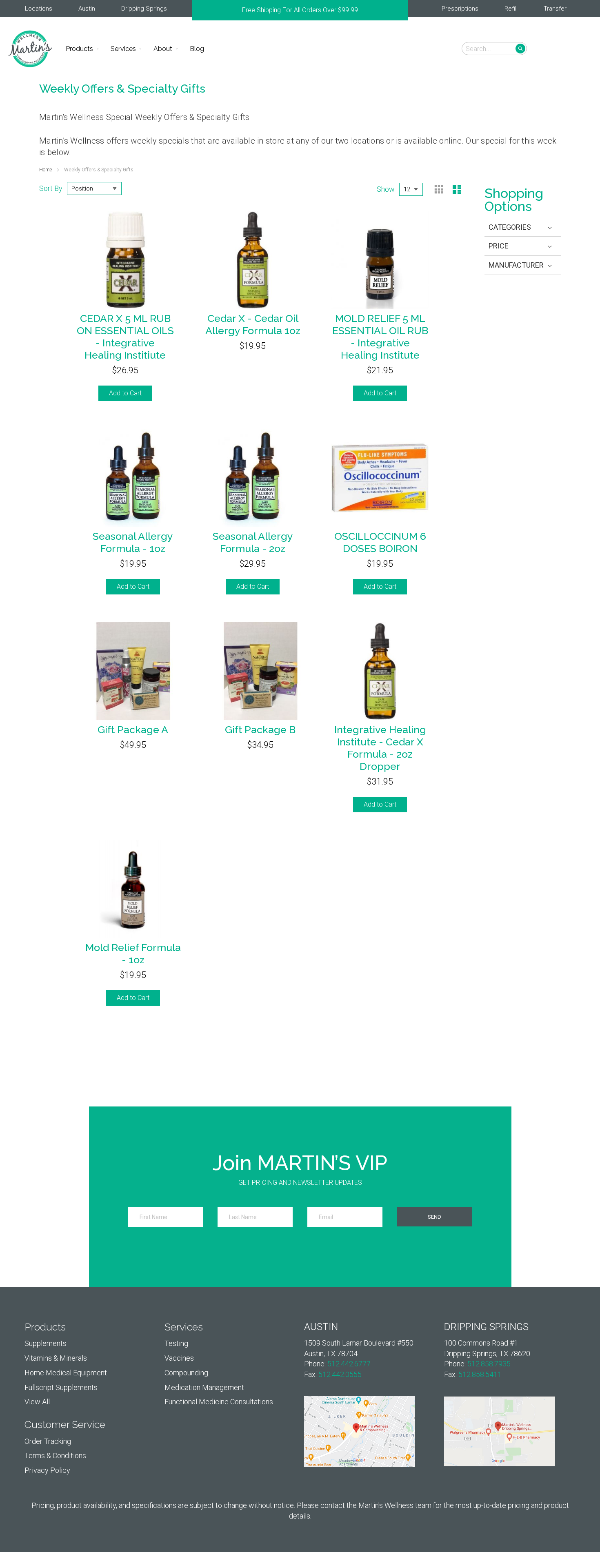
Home (46, 170)
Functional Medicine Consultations (218, 1401)
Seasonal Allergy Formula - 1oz (133, 542)
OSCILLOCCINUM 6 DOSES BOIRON (380, 542)
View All (37, 1401)
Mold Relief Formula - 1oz (133, 953)
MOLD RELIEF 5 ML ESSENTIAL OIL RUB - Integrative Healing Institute (380, 336)
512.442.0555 (340, 1374)
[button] (580, 48)
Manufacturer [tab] (516, 265)
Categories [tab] (510, 227)
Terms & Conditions (55, 1455)
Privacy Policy (47, 1470)
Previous (196, 10)
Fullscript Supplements (61, 1387)
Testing (176, 1343)
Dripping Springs (144, 8)
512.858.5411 (480, 1374)
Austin (86, 8)
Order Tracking (47, 1441)
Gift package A (133, 729)
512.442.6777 (349, 1363)
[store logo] (30, 48)
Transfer (555, 8)
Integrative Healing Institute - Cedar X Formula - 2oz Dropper (380, 747)
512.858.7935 (489, 1363)
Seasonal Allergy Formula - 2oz (253, 542)
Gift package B (260, 729)
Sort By (50, 188)
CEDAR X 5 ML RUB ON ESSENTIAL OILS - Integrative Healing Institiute (125, 336)
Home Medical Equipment (65, 1372)
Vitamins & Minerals (55, 1358)
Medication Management (204, 1387)
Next (404, 10)
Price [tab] (499, 246)
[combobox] (494, 48)
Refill (511, 8)
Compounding (186, 1372)
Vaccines (179, 1358)
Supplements (45, 1343)
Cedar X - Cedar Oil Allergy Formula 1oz (252, 324)
